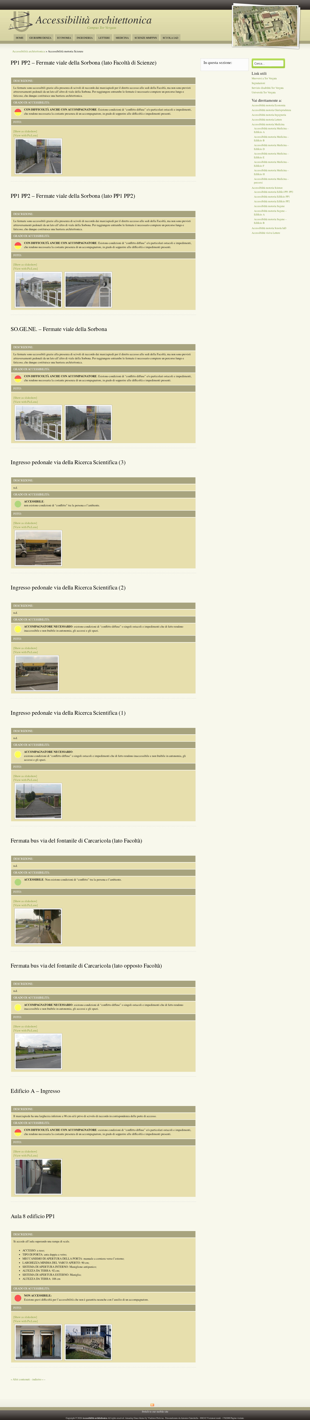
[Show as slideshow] (25, 131)
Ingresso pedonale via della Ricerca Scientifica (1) (68, 712)
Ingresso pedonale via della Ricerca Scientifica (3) (68, 462)
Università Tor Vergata (264, 92)
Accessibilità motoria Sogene (269, 206)
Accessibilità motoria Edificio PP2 (272, 201)
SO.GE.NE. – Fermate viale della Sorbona (59, 329)
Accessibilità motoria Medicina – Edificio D (271, 147)
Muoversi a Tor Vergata (264, 78)
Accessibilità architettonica (94, 19)
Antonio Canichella (189, 1418)
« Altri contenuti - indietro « (27, 1379)
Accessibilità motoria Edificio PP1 (272, 196)
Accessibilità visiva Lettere (266, 232)
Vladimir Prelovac (156, 1418)
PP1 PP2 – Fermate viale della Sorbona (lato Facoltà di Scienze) (84, 62)
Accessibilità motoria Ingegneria (269, 114)
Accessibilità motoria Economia (268, 105)
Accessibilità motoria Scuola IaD (269, 228)
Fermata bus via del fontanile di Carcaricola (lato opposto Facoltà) (86, 965)
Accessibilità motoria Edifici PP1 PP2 (273, 192)
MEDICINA (122, 37)
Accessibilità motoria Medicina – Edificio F (271, 163)
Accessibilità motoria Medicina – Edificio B (271, 138)
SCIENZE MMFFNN (146, 37)
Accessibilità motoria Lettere (267, 119)
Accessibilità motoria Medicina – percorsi (271, 180)
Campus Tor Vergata (101, 27)
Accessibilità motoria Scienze (267, 187)
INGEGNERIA (85, 37)
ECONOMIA (64, 37)
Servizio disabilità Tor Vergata (267, 87)
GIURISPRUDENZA (40, 37)
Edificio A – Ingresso (35, 1090)
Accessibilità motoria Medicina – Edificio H (271, 172)
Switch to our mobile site (155, 1411)
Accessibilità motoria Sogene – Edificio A (270, 212)
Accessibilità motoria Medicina (268, 124)
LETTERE (104, 37)
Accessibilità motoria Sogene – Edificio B (270, 221)
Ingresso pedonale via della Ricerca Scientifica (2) (68, 587)
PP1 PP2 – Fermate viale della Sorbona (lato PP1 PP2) (73, 195)
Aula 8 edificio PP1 (33, 1216)
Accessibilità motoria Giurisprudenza (271, 110)
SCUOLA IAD (170, 37)
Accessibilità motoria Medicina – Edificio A (271, 130)
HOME (19, 37)
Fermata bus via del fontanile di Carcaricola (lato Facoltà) (76, 840)
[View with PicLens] (25, 135)
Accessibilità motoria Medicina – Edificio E (271, 155)
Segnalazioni (258, 83)
